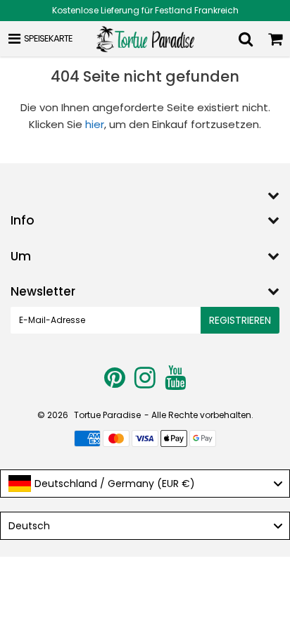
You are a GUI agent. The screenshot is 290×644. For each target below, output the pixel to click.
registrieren (240, 320)
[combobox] (145, 483)
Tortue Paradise (107, 415)
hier (94, 124)
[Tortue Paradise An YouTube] (175, 383)
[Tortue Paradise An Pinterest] (116, 383)
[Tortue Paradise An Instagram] (146, 383)
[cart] (275, 38)
